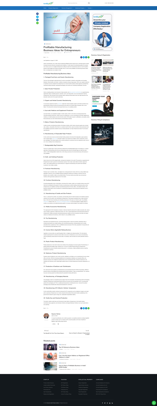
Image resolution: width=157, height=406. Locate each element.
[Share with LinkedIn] (86, 57)
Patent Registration (82, 391)
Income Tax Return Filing (66, 394)
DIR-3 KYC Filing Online (101, 394)
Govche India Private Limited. (53, 403)
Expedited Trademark (82, 394)
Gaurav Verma (47, 52)
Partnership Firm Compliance (102, 389)
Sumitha (61, 349)
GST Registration (64, 383)
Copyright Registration (83, 389)
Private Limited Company (49, 383)
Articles (53, 324)
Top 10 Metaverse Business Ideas (69, 347)
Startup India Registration (49, 394)
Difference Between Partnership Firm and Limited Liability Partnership (107, 69)
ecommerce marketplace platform (63, 201)
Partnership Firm (47, 389)
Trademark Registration (83, 387)
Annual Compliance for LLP (101, 385)
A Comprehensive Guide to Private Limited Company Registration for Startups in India (107, 87)
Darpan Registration (82, 383)
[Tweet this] (84, 57)
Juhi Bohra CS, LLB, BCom (64, 359)
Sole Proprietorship (47, 391)
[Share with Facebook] (81, 57)
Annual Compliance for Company (103, 383)
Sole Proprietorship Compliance (102, 391)
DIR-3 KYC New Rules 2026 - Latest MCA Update (101, 138)
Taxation (90, 8)
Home (45, 8)
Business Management (67, 8)
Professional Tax (64, 389)
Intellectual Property (79, 8)
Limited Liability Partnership (49, 385)
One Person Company (48, 387)
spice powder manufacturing (75, 92)
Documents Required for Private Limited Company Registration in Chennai (96, 69)
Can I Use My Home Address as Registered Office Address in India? (74, 356)
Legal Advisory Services (83, 385)
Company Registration (53, 8)
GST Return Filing (64, 385)
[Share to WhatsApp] (88, 57)
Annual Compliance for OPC (102, 387)
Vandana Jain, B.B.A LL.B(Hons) (65, 369)
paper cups (54, 138)
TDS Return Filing (64, 387)
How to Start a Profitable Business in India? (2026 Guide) (72, 366)
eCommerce (46, 201)
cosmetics (60, 103)
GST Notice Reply (64, 391)
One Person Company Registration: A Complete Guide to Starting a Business (96, 86)
